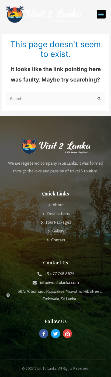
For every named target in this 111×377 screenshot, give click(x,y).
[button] (101, 14)
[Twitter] (55, 333)
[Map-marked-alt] (67, 333)
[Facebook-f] (43, 333)
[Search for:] (55, 99)
